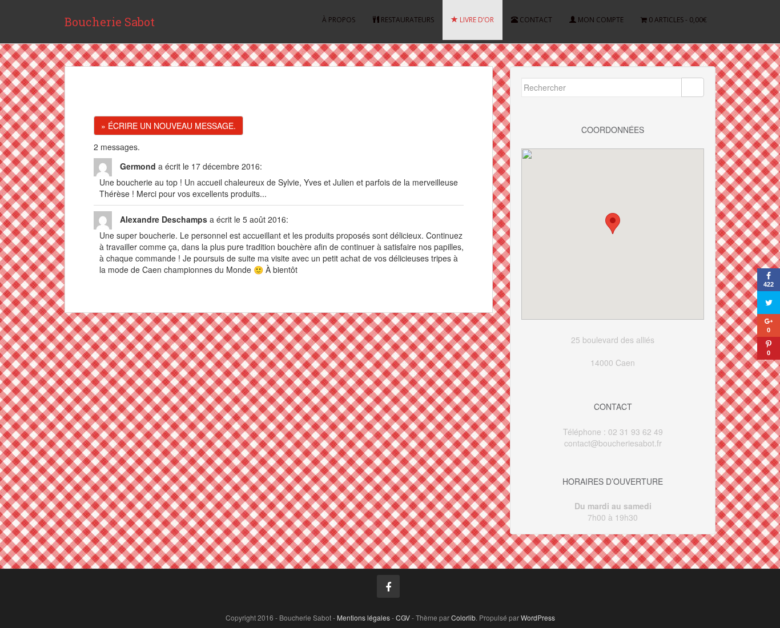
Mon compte (600, 20)
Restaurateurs (406, 20)
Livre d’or (476, 20)
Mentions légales (363, 617)
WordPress (538, 617)
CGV (403, 617)
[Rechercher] (692, 87)
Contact (535, 20)
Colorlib (463, 617)
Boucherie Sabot (110, 21)
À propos (338, 20)
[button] (612, 223)
